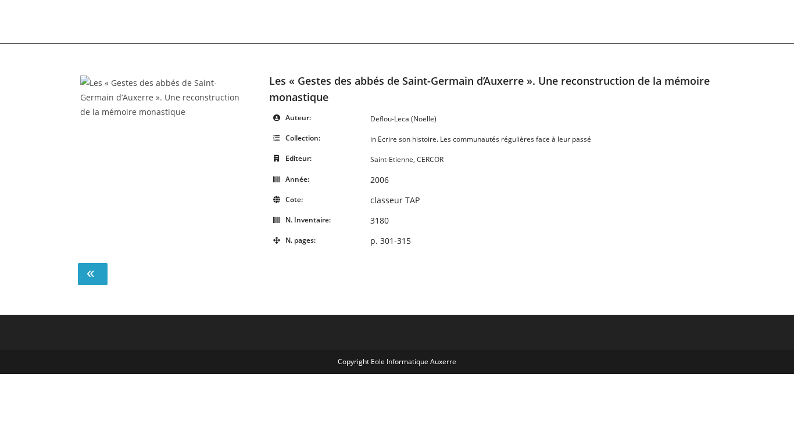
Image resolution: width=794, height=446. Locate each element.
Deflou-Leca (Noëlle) (403, 119)
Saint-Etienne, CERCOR (407, 159)
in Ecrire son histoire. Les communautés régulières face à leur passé (480, 139)
